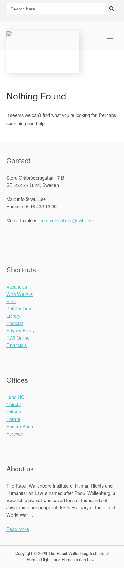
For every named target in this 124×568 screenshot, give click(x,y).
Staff (11, 301)
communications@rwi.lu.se (67, 220)
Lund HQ (15, 396)
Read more (17, 529)
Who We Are (19, 293)
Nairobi (13, 404)
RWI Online (18, 337)
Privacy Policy (20, 330)
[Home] (42, 51)
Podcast (14, 323)
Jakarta (13, 411)
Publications (18, 308)
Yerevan (14, 433)
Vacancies (16, 286)
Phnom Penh (19, 426)
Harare (13, 419)
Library (13, 315)
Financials (16, 344)
